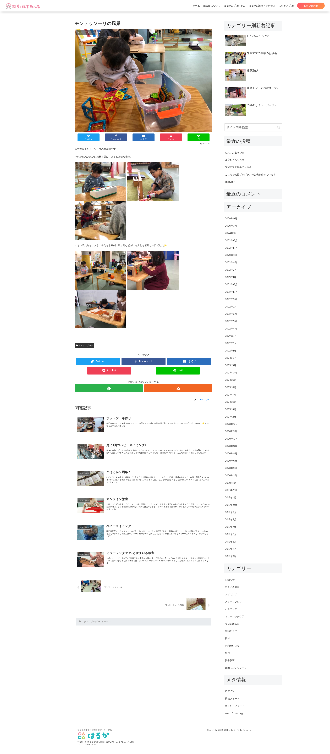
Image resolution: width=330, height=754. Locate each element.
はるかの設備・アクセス (262, 5)
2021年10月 (231, 372)
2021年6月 (230, 402)
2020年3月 (231, 468)
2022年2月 (231, 343)
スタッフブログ (287, 5)
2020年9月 (231, 446)
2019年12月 (231, 490)
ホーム (196, 5)
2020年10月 (231, 438)
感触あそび (231, 631)
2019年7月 (230, 527)
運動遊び (230, 182)
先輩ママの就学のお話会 (238, 167)
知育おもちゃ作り (234, 159)
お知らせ (230, 579)
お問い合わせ (311, 5)
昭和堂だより (232, 645)
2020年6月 (231, 460)
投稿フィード (232, 698)
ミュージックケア (234, 616)
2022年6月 (231, 314)
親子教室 (230, 660)
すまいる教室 (232, 587)
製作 (227, 653)
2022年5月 (231, 321)
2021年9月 (230, 380)
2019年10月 (231, 505)
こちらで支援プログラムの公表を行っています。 (251, 174)
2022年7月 (231, 306)
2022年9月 (231, 299)
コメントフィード (234, 706)
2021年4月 (230, 409)
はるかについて (211, 5)
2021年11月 (230, 365)
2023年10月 (231, 248)
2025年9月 (231, 218)
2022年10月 (231, 292)
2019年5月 (230, 541)
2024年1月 (230, 233)
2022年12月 (231, 284)
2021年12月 (231, 358)
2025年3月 (231, 225)
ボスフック (231, 609)
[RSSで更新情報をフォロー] (178, 388)
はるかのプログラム (234, 5)
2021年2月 (230, 416)
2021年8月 (230, 387)
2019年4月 (230, 549)
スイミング (231, 594)
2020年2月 (231, 475)
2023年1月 (230, 277)
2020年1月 (230, 483)
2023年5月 (231, 262)
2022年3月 (231, 336)
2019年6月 (230, 534)
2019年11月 (230, 497)
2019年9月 (230, 512)
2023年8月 (231, 255)
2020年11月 (231, 431)
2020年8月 (231, 453)
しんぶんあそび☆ (234, 152)
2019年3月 (230, 556)
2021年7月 (230, 394)
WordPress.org (234, 713)
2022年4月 (231, 328)
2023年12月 (231, 240)
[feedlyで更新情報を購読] (109, 388)
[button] (279, 127)
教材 (227, 638)
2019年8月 (230, 519)
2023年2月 (231, 270)
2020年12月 (231, 424)
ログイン (230, 691)
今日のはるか (232, 623)
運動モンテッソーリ (236, 667)
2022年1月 (230, 350)
